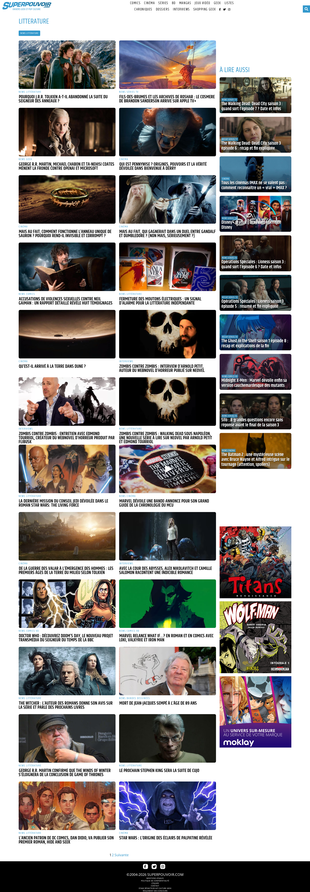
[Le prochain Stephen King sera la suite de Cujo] (167, 738)
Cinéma (149, 3)
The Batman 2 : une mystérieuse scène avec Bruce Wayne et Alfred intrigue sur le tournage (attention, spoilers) (255, 459)
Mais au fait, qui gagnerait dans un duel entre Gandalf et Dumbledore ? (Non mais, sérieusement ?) (167, 233)
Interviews (181, 9)
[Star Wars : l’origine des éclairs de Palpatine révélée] (167, 806)
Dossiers (162, 9)
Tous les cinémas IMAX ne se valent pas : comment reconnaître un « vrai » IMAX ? (254, 185)
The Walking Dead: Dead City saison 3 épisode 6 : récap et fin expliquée (251, 146)
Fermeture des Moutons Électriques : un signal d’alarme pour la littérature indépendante (160, 301)
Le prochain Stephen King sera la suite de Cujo (159, 770)
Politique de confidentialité (155, 880)
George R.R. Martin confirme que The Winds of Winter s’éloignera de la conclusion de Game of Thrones (65, 772)
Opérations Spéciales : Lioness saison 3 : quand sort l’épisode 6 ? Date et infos (253, 264)
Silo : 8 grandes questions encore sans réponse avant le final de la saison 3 (252, 422)
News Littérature (29, 33)
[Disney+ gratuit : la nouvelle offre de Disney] (255, 214)
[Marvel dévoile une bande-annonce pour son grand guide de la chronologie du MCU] (167, 469)
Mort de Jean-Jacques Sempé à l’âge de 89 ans (158, 703)
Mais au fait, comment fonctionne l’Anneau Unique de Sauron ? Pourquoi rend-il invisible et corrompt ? (65, 233)
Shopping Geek (204, 9)
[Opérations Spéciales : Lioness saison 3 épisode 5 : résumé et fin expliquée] (255, 293)
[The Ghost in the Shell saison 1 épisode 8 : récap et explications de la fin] (255, 332)
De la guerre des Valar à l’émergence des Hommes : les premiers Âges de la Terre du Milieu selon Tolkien (66, 570)
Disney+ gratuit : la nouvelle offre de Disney (251, 225)
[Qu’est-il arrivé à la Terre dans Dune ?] (67, 334)
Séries (163, 3)
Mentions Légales (155, 878)
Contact (155, 885)
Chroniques (143, 9)
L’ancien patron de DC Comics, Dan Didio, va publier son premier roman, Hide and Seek (66, 840)
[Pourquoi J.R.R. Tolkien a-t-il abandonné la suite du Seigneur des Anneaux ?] (67, 64)
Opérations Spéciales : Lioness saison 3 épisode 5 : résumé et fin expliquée (252, 304)
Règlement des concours (155, 890)
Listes (229, 3)
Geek (217, 3)
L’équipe (155, 883)
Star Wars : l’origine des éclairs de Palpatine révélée (165, 838)
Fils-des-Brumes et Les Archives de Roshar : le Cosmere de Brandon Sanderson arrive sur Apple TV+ (167, 99)
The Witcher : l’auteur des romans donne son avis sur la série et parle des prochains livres (66, 705)
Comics (135, 3)
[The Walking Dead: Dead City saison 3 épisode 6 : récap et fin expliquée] (255, 135)
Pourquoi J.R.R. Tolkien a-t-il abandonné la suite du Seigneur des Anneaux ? (63, 99)
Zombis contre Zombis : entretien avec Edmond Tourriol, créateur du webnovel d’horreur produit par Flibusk (67, 437)
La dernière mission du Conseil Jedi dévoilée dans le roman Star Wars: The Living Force (63, 503)
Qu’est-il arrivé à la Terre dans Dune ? (52, 366)
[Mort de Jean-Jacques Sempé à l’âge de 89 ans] (167, 671)
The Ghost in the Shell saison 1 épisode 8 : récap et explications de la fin (254, 343)
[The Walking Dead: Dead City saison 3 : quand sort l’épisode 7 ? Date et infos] (255, 95)
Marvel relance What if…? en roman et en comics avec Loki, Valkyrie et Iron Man (166, 638)
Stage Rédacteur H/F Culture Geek (155, 888)
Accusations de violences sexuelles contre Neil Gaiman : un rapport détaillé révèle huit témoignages (65, 301)
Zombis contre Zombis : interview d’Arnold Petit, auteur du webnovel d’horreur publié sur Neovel (162, 368)
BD (174, 3)
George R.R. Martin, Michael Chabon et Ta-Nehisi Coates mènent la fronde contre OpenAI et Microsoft (66, 166)
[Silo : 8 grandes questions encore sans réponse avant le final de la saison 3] (255, 411)
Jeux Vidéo (202, 3)
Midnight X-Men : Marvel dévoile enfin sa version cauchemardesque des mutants (254, 383)
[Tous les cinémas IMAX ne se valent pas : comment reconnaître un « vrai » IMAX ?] (255, 174)
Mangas (185, 3)
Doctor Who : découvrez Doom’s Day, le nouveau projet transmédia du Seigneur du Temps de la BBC (66, 638)
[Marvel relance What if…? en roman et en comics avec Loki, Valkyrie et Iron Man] (167, 603)
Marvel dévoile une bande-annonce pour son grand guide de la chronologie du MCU (164, 503)
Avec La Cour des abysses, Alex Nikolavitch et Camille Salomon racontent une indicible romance (165, 570)
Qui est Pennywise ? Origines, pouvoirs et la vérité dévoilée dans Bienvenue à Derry (163, 166)
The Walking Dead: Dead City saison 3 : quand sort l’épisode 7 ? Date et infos (252, 106)
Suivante (121, 854)
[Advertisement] (255, 38)
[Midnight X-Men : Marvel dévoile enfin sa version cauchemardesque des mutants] (255, 372)
